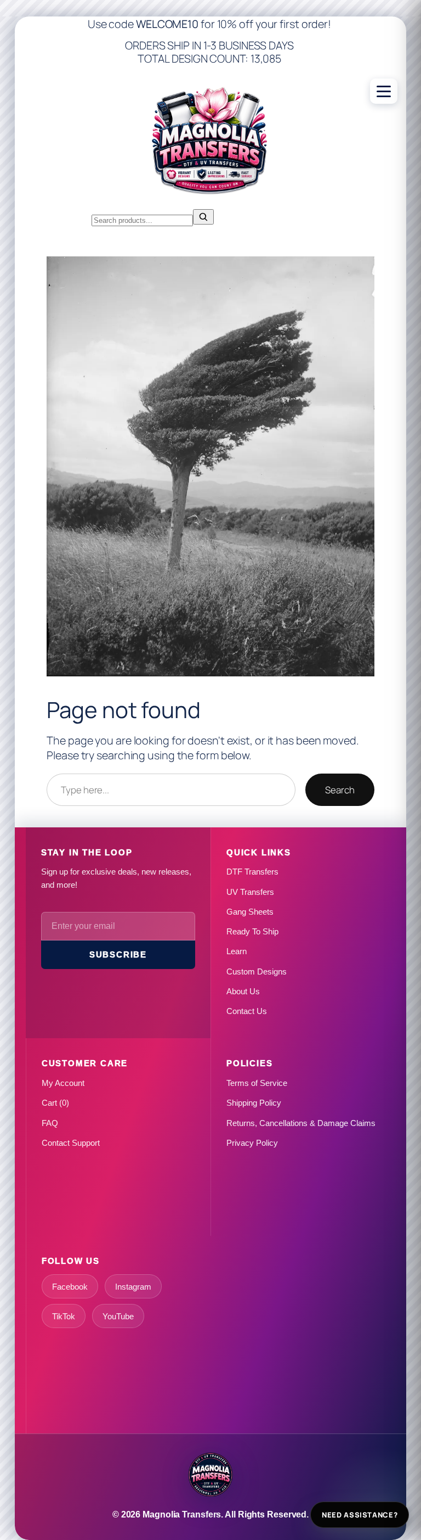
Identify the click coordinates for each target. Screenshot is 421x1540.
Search (339, 789)
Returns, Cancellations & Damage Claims (301, 1123)
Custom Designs (256, 971)
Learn (236, 951)
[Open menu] (383, 91)
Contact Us (246, 1011)
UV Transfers (250, 892)
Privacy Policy (252, 1142)
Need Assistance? (359, 1515)
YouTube (118, 1316)
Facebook (70, 1286)
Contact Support (71, 1142)
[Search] (203, 217)
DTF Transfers (252, 871)
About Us (243, 991)
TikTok (63, 1316)
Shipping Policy (253, 1102)
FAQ (50, 1123)
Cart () (55, 1102)
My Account (63, 1083)
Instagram (133, 1286)
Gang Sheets (250, 911)
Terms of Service (256, 1083)
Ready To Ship (252, 931)
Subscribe (118, 954)
